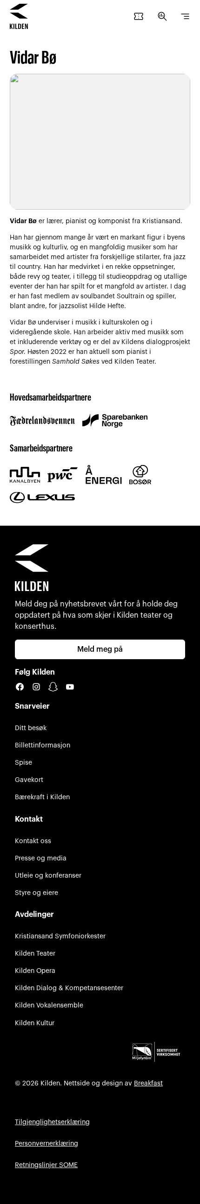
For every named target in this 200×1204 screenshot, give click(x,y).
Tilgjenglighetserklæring (52, 1122)
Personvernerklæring (46, 1143)
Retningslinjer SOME (46, 1165)
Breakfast (148, 1083)
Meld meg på (100, 649)
